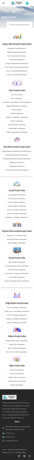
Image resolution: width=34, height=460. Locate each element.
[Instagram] (29, 456)
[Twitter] (19, 456)
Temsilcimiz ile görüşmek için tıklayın (19, 25)
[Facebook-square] (24, 456)
